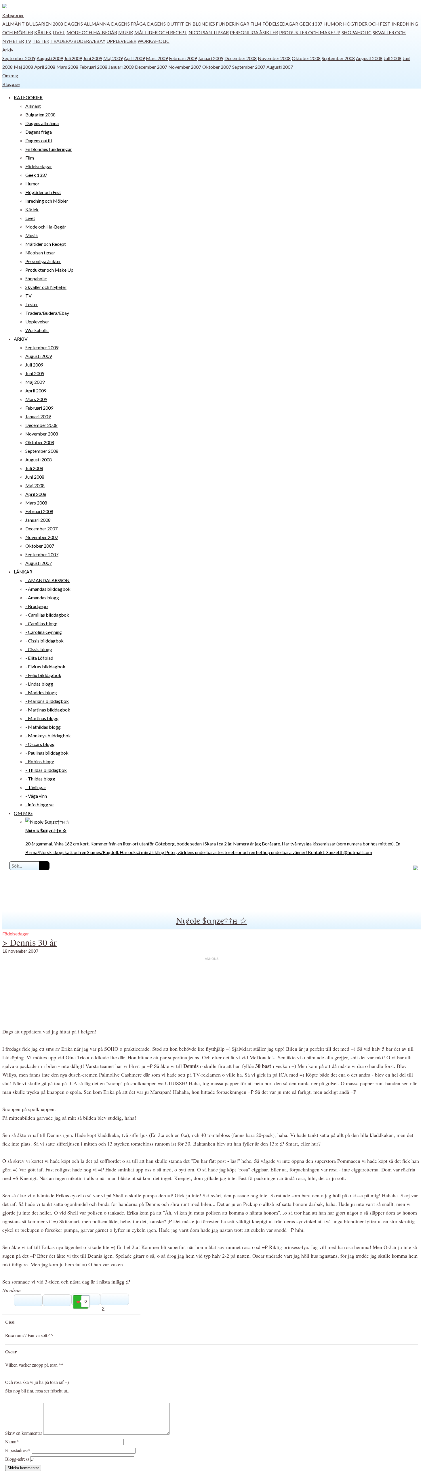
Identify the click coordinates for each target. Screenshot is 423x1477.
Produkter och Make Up (309, 32)
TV (28, 41)
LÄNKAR (23, 571)
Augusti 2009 (50, 58)
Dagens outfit (165, 23)
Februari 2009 (183, 58)
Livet (59, 32)
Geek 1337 (310, 23)
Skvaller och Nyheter (45, 287)
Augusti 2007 (279, 67)
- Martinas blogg (42, 718)
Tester (41, 41)
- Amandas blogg (42, 597)
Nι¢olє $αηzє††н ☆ (211, 920)
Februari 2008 (93, 67)
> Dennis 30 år (29, 942)
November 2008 (274, 58)
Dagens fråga (128, 23)
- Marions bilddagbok (47, 701)
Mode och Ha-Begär (91, 32)
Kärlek (43, 32)
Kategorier (13, 15)
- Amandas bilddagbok (47, 589)
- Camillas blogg (41, 623)
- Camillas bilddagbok (47, 614)
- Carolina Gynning (43, 632)
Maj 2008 (23, 67)
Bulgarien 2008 (44, 23)
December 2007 (151, 67)
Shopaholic (356, 32)
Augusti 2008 (369, 58)
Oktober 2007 (216, 67)
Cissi (9, 1322)
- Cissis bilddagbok (44, 640)
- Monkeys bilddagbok (48, 735)
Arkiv (7, 49)
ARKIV (21, 339)
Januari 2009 (210, 58)
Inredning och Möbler (46, 201)
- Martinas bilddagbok (47, 709)
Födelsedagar (280, 23)
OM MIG (23, 813)
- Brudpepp (36, 606)
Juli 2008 (392, 58)
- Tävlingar (35, 787)
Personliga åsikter (254, 32)
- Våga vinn (36, 796)
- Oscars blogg (40, 744)
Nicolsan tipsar (208, 32)
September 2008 (338, 58)
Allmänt (13, 23)
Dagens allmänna (87, 23)
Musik (125, 32)
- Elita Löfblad (39, 658)
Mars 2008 (67, 67)
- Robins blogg (39, 761)
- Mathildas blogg (43, 727)
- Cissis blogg (38, 649)
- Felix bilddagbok (43, 675)
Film (255, 23)
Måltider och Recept (160, 32)
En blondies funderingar (217, 23)
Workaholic (153, 41)
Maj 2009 (113, 58)
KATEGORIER (28, 97)
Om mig (10, 75)
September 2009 (18, 58)
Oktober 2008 (306, 58)
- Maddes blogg (41, 692)
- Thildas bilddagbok (46, 770)
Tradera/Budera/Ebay (77, 41)
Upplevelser (121, 41)
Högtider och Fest (366, 23)
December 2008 (240, 58)
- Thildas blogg (40, 778)
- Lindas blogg (39, 683)
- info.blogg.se (39, 804)
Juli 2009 (73, 58)
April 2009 (134, 58)
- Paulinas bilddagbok (46, 752)
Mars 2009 (157, 58)
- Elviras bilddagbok (45, 666)
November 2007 (184, 67)
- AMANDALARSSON (47, 580)
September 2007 (248, 67)
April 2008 (44, 67)
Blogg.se (11, 84)
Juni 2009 (92, 58)
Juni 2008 (34, 476)
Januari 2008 (121, 67)
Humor (332, 23)
